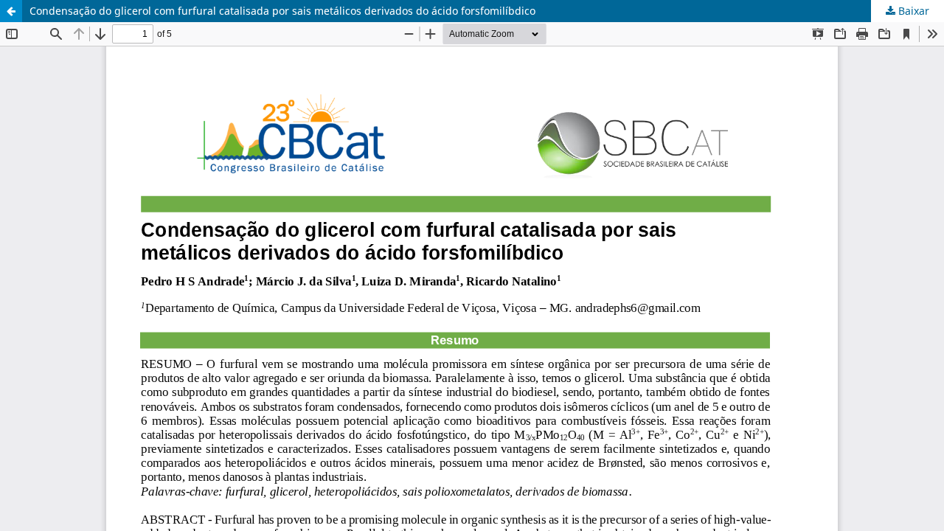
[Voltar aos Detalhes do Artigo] (11, 11)
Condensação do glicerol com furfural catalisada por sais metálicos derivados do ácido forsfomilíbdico (282, 11)
